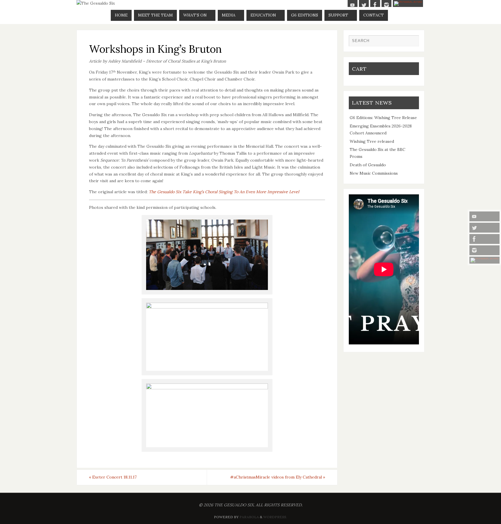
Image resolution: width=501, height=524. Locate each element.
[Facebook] (484, 239)
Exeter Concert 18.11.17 (113, 477)
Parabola (249, 517)
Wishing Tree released (372, 141)
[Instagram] (484, 250)
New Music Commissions (374, 173)
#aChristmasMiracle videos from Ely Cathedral (277, 477)
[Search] (412, 42)
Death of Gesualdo (368, 164)
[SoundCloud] (484, 260)
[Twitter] (484, 228)
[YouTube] (484, 216)
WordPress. (275, 517)
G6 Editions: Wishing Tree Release (383, 117)
